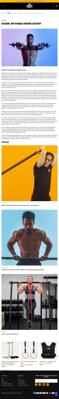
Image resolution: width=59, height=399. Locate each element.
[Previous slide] (1, 356)
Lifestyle (15, 13)
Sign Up (55, 380)
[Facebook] (40, 384)
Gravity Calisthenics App (7, 385)
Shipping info (5, 382)
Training (9, 13)
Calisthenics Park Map (7, 383)
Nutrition (20, 13)
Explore (3, 13)
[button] (5, 364)
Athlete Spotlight (28, 13)
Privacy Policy (21, 380)
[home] (29, 6)
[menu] (2, 6)
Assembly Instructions (23, 385)
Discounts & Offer (22, 383)
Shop (3, 378)
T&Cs (19, 378)
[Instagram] (36, 384)
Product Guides (38, 13)
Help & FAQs (21, 382)
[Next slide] (57, 356)
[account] (53, 6)
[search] (5, 6)
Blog (3, 380)
